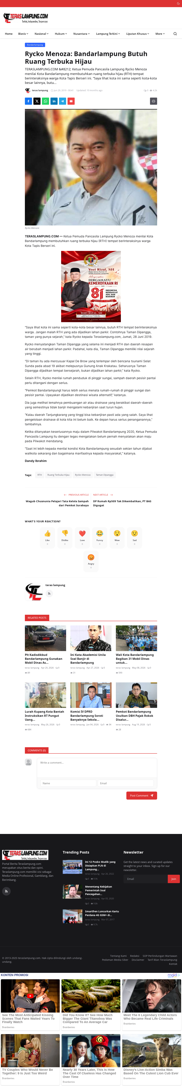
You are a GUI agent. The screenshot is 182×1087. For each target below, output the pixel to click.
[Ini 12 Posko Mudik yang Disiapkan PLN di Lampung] (72, 867)
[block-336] (91, 286)
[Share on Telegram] (62, 101)
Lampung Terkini (106, 33)
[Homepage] (26, 18)
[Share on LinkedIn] (54, 101)
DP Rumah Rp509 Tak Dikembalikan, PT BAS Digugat (122, 503)
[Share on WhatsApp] (45, 101)
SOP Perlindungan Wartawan (160, 956)
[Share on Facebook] (28, 101)
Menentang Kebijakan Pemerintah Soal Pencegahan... (98, 890)
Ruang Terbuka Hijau (58, 474)
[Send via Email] (71, 101)
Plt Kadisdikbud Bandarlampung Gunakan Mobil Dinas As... (43, 659)
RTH (40, 474)
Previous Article (78, 494)
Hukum (60, 33)
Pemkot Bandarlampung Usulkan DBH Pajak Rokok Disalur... (134, 716)
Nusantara (80, 33)
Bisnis (22, 33)
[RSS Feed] (49, 593)
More (159, 33)
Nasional (40, 33)
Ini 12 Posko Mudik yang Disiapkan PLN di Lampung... (100, 865)
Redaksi (134, 956)
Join (174, 879)
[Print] (153, 101)
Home (9, 33)
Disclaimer (138, 959)
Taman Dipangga (104, 474)
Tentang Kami (118, 956)
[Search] (175, 33)
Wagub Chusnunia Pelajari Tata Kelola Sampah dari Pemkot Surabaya (57, 503)
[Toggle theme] (178, 3)
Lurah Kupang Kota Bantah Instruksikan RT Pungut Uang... (44, 716)
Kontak (173, 964)
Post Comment (139, 795)
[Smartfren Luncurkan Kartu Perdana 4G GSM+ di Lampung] (72, 916)
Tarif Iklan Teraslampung (162, 959)
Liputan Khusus (136, 33)
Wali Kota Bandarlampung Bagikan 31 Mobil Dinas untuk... (135, 659)
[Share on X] (37, 101)
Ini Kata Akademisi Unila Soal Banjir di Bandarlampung (88, 659)
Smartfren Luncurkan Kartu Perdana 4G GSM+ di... (102, 913)
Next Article (101, 494)
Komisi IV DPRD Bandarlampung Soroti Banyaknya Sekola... (86, 716)
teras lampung (55, 585)
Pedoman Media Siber (115, 959)
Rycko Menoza (82, 474)
